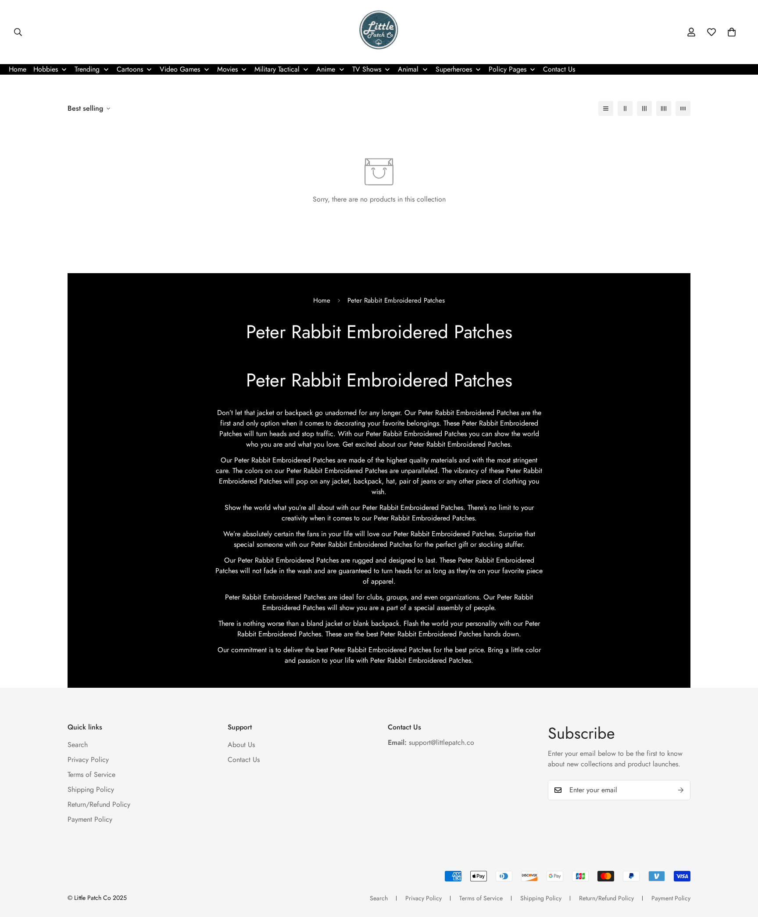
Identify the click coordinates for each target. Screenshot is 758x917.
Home (321, 300)
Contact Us (244, 760)
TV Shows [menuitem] (366, 69)
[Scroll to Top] (741, 869)
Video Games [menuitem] (180, 69)
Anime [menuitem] (325, 69)
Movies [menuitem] (227, 69)
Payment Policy (90, 819)
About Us (241, 745)
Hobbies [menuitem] (45, 69)
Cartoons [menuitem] (130, 69)
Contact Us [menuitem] (559, 69)
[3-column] (644, 108)
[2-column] (625, 108)
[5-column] (683, 108)
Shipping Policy (91, 789)
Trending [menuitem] (87, 69)
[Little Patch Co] (379, 32)
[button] (732, 32)
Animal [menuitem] (408, 69)
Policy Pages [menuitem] (507, 69)
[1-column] (605, 108)
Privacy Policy (88, 760)
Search (78, 745)
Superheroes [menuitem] (454, 69)
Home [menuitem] (17, 69)
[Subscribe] (680, 790)
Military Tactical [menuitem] (277, 69)
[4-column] (663, 108)
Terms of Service (91, 774)
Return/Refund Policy (99, 804)
